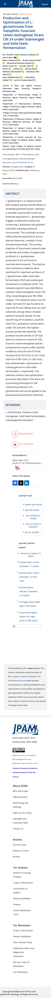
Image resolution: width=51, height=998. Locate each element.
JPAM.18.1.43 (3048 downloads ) (27, 463)
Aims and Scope (20, 790)
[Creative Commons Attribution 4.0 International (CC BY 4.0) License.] (18, 751)
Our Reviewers (20, 972)
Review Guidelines (22, 898)
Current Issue (19, 844)
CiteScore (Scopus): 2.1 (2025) (30, 554)
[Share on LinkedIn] (26, 482)
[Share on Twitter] (20, 482)
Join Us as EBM (32, 532)
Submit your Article (33, 504)
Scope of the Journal (23, 882)
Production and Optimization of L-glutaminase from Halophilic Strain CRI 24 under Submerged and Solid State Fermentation (23, 33)
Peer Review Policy (22, 942)
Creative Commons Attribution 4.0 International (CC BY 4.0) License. (25, 772)
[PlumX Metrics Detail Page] (17, 467)
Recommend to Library (33, 517)
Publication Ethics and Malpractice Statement (23, 952)
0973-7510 (29, 738)
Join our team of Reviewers (33, 525)
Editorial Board (20, 796)
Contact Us (18, 828)
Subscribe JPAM (32, 510)
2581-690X (31, 742)
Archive (16, 856)
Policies (17, 904)
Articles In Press (21, 850)
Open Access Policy (22, 812)
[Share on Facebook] (15, 482)
